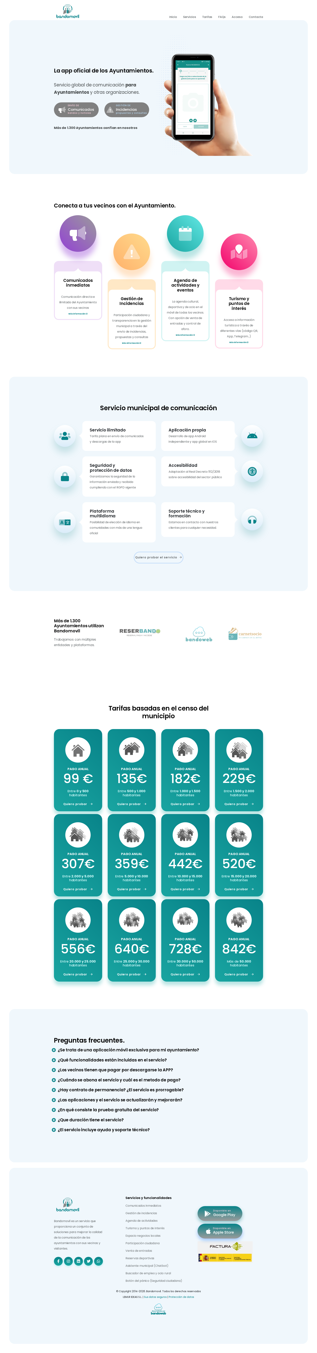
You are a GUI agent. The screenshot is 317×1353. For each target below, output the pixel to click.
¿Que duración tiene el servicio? (91, 1120)
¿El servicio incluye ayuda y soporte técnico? (104, 1130)
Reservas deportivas (139, 1258)
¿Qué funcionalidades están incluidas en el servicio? (112, 1060)
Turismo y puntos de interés (145, 1228)
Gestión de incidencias (141, 1213)
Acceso (237, 17)
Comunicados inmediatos (143, 1206)
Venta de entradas (138, 1251)
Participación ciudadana (142, 1243)
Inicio (173, 17)
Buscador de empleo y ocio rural (148, 1273)
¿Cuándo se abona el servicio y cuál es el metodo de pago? (119, 1080)
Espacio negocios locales (143, 1236)
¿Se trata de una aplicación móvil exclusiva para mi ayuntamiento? (128, 1050)
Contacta (256, 17)
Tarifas (207, 17)
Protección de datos (181, 1297)
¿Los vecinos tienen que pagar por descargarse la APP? (115, 1070)
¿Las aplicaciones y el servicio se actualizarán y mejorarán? (120, 1100)
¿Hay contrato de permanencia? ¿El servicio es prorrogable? (120, 1090)
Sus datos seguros (155, 1297)
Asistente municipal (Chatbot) (146, 1266)
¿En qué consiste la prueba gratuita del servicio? (108, 1110)
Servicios (189, 17)
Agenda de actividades (141, 1221)
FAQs (222, 17)
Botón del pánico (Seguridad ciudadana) (153, 1281)
